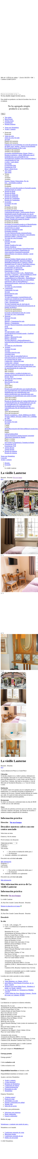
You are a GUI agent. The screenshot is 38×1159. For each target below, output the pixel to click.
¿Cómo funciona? (10, 1082)
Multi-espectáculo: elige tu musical (19, 280)
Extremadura (12, 435)
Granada (32, 429)
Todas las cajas (9, 136)
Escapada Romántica (11, 210)
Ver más (7, 979)
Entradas (7, 240)
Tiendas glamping (21, 233)
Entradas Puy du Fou (11, 144)
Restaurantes (8, 293)
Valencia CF (26, 262)
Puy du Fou (14, 248)
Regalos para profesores (19, 390)
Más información (6, 861)
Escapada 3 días (14, 217)
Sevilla (17, 429)
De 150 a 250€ (29, 416)
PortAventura (12, 250)
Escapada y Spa (18, 212)
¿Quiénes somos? (10, 1097)
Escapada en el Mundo (25, 224)
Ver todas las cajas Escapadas (14, 238)
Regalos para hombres (24, 389)
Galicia (7, 434)
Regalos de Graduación (22, 401)
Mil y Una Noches (25, 215)
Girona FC (13, 264)
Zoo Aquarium (16, 252)
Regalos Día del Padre (16, 408)
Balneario (13, 333)
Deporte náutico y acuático (13, 373)
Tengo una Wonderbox (12, 127)
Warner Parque (22, 248)
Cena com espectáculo (25, 299)
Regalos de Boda (10, 191)
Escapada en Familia (17, 226)
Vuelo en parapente (27, 357)
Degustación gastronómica (17, 306)
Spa (6, 328)
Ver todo (16, 138)
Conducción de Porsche (20, 366)
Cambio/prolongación (11, 1087)
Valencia (22, 429)
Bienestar (7, 316)
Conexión (4, 458)
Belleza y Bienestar (11, 337)
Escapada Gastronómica (12, 312)
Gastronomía (9, 288)
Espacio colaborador (11, 1116)
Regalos (7, 463)
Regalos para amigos (15, 392)
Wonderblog (8, 1091)
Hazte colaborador (10, 1114)
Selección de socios (11, 1106)
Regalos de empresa (11, 451)
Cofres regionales (25, 158)
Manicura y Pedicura (16, 340)
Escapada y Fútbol (24, 217)
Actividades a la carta (11, 1101)
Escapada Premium (13, 215)
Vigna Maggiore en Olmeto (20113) (16, 981)
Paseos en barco (26, 146)
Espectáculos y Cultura (12, 269)
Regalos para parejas (15, 157)
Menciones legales (10, 1134)
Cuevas (24, 236)
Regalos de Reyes (15, 406)
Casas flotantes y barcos (23, 235)
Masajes (12, 325)
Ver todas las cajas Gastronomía (14, 314)
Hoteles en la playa (23, 144)
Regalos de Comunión (18, 404)
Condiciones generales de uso (14, 1136)
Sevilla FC (18, 262)
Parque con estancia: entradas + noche (21, 254)
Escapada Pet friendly (23, 219)
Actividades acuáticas (15, 183)
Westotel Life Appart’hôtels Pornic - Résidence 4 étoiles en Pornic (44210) (20, 987)
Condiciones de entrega (12, 1085)
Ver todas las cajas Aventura (13, 378)
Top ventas (8, 117)
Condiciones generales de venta (14, 1132)
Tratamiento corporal (21, 325)
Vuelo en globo (16, 357)
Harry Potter (19, 250)
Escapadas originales (11, 153)
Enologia (13, 304)
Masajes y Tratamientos (12, 321)
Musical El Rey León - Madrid (19, 273)
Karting (29, 366)
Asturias (24, 435)
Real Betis (12, 262)
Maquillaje (19, 342)
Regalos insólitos (14, 158)
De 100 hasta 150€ (19, 416)
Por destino (8, 420)
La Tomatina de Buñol (27, 442)
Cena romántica (14, 299)
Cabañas (13, 235)
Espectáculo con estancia (22, 280)
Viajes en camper (16, 190)
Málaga (27, 429)
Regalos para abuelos (18, 394)
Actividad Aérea (10, 352)
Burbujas (13, 233)
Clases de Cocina (24, 312)
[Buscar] (20, 94)
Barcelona (12, 429)
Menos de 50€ (29, 415)
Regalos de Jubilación (11, 195)
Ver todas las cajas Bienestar (13, 345)
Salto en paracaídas (16, 356)
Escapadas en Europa (23, 188)
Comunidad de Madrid (18, 437)
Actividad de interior (17, 375)
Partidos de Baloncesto (15, 267)
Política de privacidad (11, 1138)
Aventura (7, 347)
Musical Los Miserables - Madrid (20, 278)
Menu (3, 114)
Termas (18, 333)
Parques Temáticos (10, 245)
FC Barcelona (22, 261)
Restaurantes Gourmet (17, 297)
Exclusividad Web (10, 165)
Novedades (8, 164)
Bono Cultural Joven (11, 169)
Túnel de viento (16, 359)
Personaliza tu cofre (11, 1089)
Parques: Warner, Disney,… (25, 153)
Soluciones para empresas (12, 1112)
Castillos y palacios (16, 236)
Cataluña (19, 435)
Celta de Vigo (21, 264)
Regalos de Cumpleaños (12, 198)
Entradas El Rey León (19, 148)
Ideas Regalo (9, 119)
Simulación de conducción (18, 368)
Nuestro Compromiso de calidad (15, 1102)
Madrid (7, 429)
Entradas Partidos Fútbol (12, 259)
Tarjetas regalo (9, 121)
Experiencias (9, 122)
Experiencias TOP (10, 167)
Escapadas (8, 202)
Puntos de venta (9, 1099)
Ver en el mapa (17, 477)
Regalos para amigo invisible (27, 396)
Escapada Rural (15, 214)
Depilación (13, 342)
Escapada (8, 464)
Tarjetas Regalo (9, 448)
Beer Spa (10, 335)
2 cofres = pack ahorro (12, 162)
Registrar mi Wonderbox (12, 1084)
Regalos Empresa (10, 124)
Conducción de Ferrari (17, 364)
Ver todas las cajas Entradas (13, 286)
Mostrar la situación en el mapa (10, 906)
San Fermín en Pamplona (12, 442)
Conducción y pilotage (12, 361)
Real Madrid (14, 261)
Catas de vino (20, 304)
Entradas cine (17, 283)
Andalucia (12, 434)
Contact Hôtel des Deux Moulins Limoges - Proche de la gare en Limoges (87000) (20, 994)
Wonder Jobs (9, 1104)
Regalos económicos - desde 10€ (15, 155)
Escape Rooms (25, 283)
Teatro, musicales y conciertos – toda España (19, 273)
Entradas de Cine (14, 160)
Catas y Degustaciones (12, 300)
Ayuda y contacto (10, 129)
